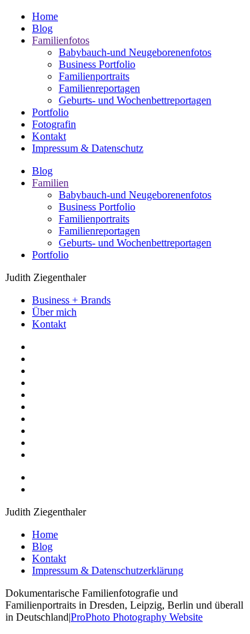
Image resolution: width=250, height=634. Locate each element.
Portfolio (50, 112)
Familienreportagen (99, 88)
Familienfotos (60, 40)
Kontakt (49, 136)
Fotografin (54, 124)
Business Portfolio (97, 64)
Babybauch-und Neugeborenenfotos (135, 52)
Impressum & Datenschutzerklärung (107, 570)
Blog (42, 28)
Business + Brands (71, 300)
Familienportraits (94, 76)
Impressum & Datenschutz (87, 148)
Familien (50, 182)
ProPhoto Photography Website (137, 617)
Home (45, 16)
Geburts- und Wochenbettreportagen (135, 100)
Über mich (54, 312)
